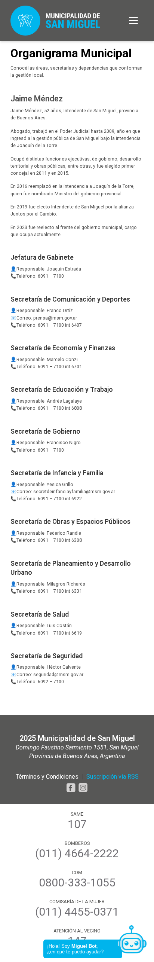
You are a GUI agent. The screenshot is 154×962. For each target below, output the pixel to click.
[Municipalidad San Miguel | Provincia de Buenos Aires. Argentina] (55, 20)
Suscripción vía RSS (112, 776)
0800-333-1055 (77, 883)
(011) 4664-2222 (77, 853)
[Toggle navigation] (133, 20)
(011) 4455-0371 (77, 912)
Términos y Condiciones (47, 776)
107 (77, 824)
